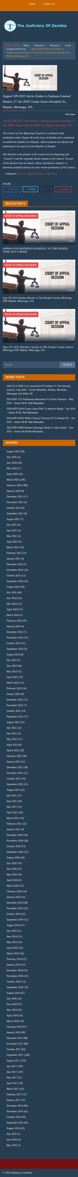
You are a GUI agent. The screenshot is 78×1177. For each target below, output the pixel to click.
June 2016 (12, 1139)
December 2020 (15, 835)
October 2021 (13, 778)
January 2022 (13, 761)
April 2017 (12, 1083)
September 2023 (15, 649)
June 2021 (12, 801)
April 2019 (12, 947)
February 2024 (14, 620)
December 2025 (15, 496)
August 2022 (13, 722)
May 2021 (12, 806)
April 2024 (12, 609)
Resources (40, 45)
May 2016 (12, 1145)
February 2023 (14, 688)
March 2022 (13, 750)
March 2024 (13, 615)
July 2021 (12, 795)
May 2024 (12, 603)
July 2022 (12, 728)
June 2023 (12, 665)
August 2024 (13, 586)
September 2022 (15, 716)
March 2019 (13, 953)
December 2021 (15, 767)
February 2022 (14, 756)
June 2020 (12, 869)
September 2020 (15, 852)
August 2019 (13, 925)
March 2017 (13, 1088)
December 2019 (15, 902)
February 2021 (14, 823)
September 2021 (15, 784)
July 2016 (12, 1134)
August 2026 (13, 451)
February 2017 (14, 1094)
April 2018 (12, 1015)
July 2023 (12, 660)
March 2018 (13, 1021)
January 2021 (13, 829)
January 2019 (13, 964)
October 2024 (13, 575)
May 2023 (12, 671)
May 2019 (12, 942)
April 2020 (12, 880)
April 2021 (12, 812)
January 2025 (13, 558)
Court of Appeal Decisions (31, 173)
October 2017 (13, 1049)
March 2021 (13, 818)
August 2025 (13, 519)
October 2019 (13, 914)
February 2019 (14, 959)
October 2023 (13, 643)
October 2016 (13, 1117)
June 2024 (12, 598)
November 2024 (15, 570)
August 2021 (13, 790)
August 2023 (13, 654)
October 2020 (13, 846)
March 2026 (13, 479)
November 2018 (15, 976)
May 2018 (12, 1010)
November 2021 (15, 773)
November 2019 (15, 908)
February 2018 (14, 1026)
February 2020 (14, 891)
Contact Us (49, 4)
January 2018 (13, 1032)
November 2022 (15, 705)
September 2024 (15, 581)
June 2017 (12, 1072)
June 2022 (12, 733)
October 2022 (13, 711)
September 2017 (15, 1055)
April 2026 (12, 474)
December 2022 (15, 699)
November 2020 (15, 840)
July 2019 (12, 931)
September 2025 (15, 513)
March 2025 (13, 547)
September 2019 (15, 919)
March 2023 (13, 682)
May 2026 (12, 468)
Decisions (55, 45)
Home (32, 4)
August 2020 (13, 857)
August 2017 (13, 1060)
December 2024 (15, 564)
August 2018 (13, 993)
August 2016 (13, 1128)
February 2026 (14, 485)
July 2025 (12, 524)
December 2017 (15, 1038)
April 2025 (12, 541)
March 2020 (13, 885)
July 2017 (12, 1066)
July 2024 (12, 592)
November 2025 (15, 502)
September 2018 (15, 987)
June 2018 (12, 1004)
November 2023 (15, 637)
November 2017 (15, 1043)
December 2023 (15, 632)
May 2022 (12, 739)
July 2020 (12, 863)
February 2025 (14, 553)
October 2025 (13, 508)
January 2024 (13, 626)
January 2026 (13, 491)
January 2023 (13, 694)
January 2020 (13, 897)
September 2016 (15, 1122)
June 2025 (12, 530)
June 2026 (12, 462)
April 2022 (12, 744)
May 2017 (12, 1077)
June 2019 (12, 936)
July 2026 (12, 457)
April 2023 (12, 677)
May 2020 (12, 874)
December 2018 (15, 970)
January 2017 (13, 1100)
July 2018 (12, 998)
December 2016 (15, 1105)
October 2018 (13, 981)
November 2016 (15, 1111)
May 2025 (12, 536)
